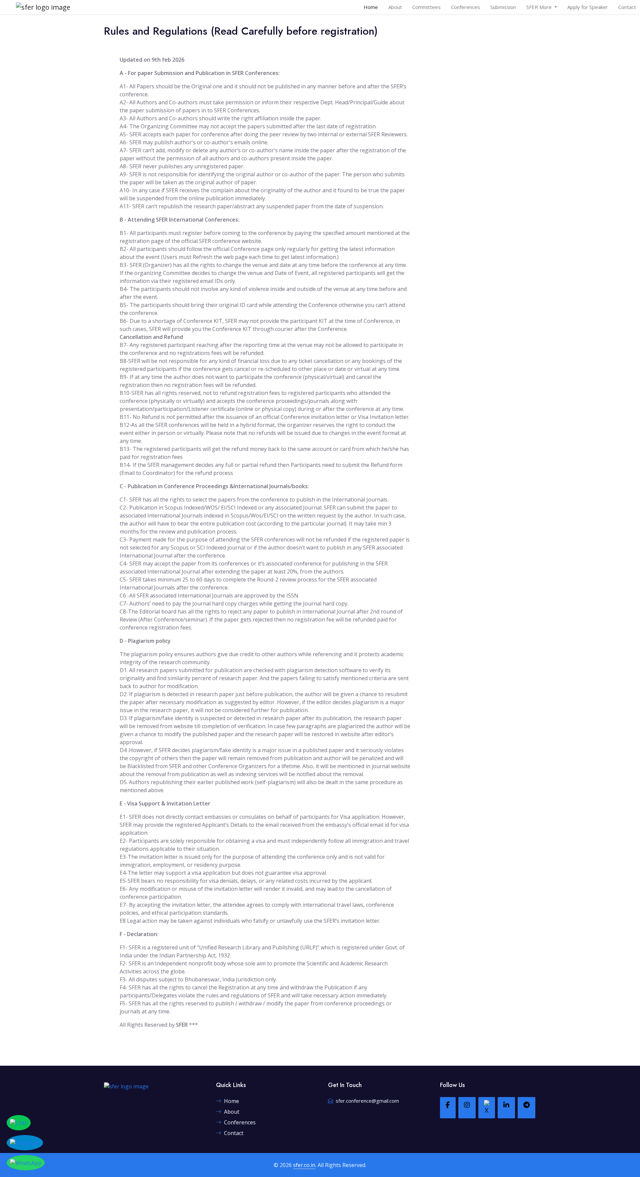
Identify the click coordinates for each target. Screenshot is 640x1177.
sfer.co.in (304, 1165)
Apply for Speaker (587, 7)
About (395, 7)
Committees (426, 7)
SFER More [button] (539, 7)
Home (371, 7)
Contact (627, 7)
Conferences (465, 7)
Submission (503, 7)
